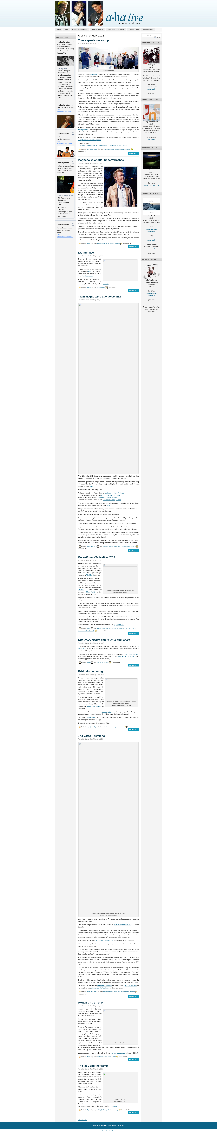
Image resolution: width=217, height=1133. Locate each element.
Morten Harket (98, 29)
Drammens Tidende (94, 706)
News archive (148, 29)
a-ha (66, 29)
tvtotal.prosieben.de (118, 1053)
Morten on (90, 1002)
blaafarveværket (108, 726)
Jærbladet (112, 145)
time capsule (126, 149)
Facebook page (87, 276)
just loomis (100, 1056)
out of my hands (104, 662)
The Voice (94, 546)
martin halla (117, 546)
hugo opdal (128, 628)
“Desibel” (81, 590)
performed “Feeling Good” (112, 500)
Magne (95, 149)
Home (59, 29)
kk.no (90, 271)
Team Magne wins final (99, 296)
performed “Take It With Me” (108, 497)
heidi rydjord (100, 1109)
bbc (98, 662)
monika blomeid (125, 991)
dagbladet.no (91, 717)
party (116, 1109)
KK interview (86, 252)
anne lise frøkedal (102, 628)
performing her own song (123, 925)
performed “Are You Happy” (111, 495)
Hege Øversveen (131, 986)
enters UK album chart (104, 639)
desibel (99, 243)
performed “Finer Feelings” (114, 493)
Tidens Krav (90, 145)
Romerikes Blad (101, 145)
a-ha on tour (134, 29)
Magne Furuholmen (79, 29)
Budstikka (81, 145)
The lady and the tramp (93, 1065)
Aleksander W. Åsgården (100, 988)
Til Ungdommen (83, 129)
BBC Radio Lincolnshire (127, 656)
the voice (123, 546)
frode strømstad (111, 628)
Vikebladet (90, 575)
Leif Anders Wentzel (104, 986)
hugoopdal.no (119, 625)
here (91, 486)
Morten (89, 287)
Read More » (133, 154)
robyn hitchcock (89, 630)
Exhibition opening (90, 671)
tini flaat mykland (131, 546)
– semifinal (92, 735)
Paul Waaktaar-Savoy (116, 29)
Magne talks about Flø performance (101, 159)
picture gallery (106, 712)
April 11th (93, 74)
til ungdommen (119, 149)
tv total (114, 1056)
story (115, 1106)
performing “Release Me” (105, 940)
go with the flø (105, 243)
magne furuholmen (109, 149)
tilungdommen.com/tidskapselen (89, 140)
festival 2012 (96, 557)
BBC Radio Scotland (131, 654)
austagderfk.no (122, 145)
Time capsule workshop (93, 40)
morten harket (101, 287)
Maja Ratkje (91, 592)
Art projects (90, 149)
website (105, 284)
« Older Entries (82, 1120)
